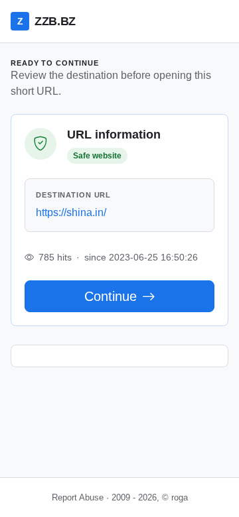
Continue (110, 296)
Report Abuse (78, 497)
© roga (175, 497)
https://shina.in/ (71, 212)
